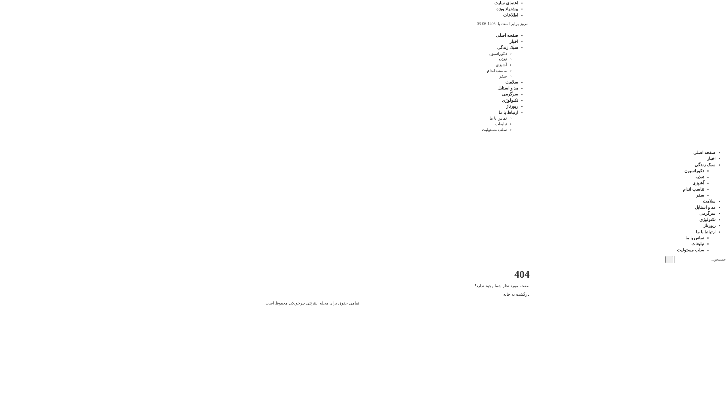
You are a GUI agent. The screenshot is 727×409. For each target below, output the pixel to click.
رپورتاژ (512, 106)
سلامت (511, 82)
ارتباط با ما (508, 112)
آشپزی (501, 65)
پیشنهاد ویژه (507, 9)
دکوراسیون (498, 53)
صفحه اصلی (507, 35)
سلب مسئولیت (494, 130)
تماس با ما (498, 118)
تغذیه (502, 59)
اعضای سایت (506, 3)
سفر (503, 76)
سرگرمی (510, 94)
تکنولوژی (510, 100)
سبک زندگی (507, 47)
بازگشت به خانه (516, 294)
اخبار (514, 41)
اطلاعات (510, 15)
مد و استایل (508, 88)
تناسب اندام (497, 70)
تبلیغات (501, 124)
